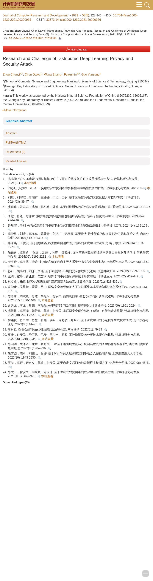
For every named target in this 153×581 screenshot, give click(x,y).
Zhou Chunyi (11, 74)
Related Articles (16, 161)
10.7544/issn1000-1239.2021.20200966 (32, 38)
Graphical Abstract (19, 121)
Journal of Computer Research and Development (35, 15)
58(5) (85, 15)
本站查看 (30, 183)
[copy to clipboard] (59, 38)
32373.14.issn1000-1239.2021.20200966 (73, 19)
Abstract (11, 133)
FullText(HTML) (16, 142)
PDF (78, 49)
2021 (74, 15)
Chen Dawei (33, 74)
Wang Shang (52, 74)
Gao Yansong (90, 74)
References (15, 151)
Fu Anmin (70, 74)
